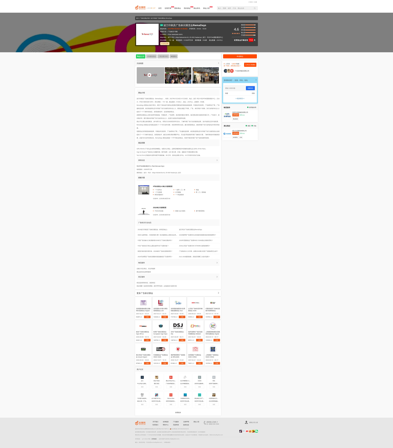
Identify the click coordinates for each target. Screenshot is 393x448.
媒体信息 (186, 425)
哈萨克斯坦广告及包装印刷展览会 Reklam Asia (195, 333)
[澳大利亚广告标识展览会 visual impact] (143, 349)
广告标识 (171, 31)
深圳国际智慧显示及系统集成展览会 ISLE (178, 310)
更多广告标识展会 (145, 293)
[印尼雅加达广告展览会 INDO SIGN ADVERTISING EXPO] (161, 349)
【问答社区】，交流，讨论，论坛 (235, 80)
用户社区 (140, 369)
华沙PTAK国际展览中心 (215, 37)
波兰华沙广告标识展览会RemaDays (190, 229)
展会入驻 (206, 8)
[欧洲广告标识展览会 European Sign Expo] (161, 326)
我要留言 (250, 88)
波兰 (169, 37)
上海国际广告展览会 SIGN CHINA (212, 356)
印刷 (176, 31)
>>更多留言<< (239, 98)
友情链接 (166, 422)
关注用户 (164, 56)
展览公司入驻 (253, 422)
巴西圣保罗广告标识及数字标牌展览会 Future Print (213, 310)
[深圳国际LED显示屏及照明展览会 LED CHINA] (161, 303)
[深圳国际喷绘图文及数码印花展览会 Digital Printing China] (143, 303)
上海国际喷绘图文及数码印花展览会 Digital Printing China (213, 333)
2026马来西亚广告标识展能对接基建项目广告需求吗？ (155, 257)
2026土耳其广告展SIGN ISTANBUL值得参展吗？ (194, 246)
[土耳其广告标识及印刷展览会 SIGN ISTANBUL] (195, 303)
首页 (160, 8)
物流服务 (141, 263)
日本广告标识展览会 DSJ (177, 333)
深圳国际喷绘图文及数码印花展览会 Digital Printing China (143, 310)
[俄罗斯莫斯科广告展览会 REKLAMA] (178, 349)
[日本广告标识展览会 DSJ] (178, 326)
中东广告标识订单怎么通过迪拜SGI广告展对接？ (153, 246)
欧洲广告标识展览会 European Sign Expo (160, 333)
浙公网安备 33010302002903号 (180, 429)
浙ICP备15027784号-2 (162, 429)
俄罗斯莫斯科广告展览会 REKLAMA (178, 356)
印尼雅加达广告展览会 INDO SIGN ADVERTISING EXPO (161, 356)
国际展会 (177, 8)
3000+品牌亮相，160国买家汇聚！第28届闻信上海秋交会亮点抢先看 (160, 235)
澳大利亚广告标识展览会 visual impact (143, 356)
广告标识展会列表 (145, 18)
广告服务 (176, 422)
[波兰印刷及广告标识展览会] (178, 75)
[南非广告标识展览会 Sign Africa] (143, 326)
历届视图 (140, 63)
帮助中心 (166, 425)
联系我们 (155, 425)
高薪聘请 (176, 425)
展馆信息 (141, 160)
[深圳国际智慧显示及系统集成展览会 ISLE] (178, 303)
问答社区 (152, 56)
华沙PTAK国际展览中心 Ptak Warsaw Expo (150, 166)
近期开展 (168, 8)
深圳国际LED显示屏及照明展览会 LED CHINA (161, 310)
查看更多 (178, 412)
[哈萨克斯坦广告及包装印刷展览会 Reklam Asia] (195, 326)
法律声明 (186, 422)
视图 (174, 56)
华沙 (172, 37)
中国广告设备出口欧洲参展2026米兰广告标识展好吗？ (155, 240)
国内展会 (187, 8)
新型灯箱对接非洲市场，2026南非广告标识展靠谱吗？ (155, 251)
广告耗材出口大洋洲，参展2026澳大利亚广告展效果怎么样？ (198, 251)
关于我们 (155, 422)
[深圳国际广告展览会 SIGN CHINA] (195, 349)
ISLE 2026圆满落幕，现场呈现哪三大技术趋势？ (194, 257)
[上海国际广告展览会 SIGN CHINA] (213, 349)
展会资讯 (197, 8)
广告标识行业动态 (144, 222)
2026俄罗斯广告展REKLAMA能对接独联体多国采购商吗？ (197, 235)
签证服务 (141, 277)
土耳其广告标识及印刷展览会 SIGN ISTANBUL (195, 310)
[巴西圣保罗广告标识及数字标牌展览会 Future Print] (213, 303)
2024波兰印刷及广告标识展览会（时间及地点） (153, 229)
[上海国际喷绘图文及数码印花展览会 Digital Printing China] (213, 326)
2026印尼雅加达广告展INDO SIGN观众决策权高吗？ (196, 240)
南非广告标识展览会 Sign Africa (142, 333)
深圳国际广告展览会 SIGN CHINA (194, 356)
